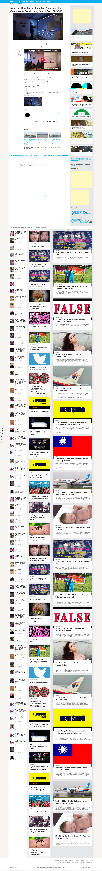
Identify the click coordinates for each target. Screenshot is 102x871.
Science (35, 243)
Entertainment (18, 3)
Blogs (80, 862)
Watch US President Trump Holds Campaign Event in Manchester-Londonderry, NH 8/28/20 (20, 430)
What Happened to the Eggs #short (20, 261)
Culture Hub (25, 1)
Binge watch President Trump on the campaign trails (20, 398)
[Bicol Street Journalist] (27, 115)
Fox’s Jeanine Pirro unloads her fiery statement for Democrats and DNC (20, 461)
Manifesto (49, 1)
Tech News (35, 698)
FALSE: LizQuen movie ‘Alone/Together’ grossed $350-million (70, 320)
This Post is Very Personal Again (78, 128)
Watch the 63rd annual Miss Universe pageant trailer (69, 355)
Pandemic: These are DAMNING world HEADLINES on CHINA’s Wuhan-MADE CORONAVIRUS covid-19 (38, 390)
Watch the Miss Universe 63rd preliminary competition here (39, 497)
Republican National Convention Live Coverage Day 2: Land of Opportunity (20, 452)
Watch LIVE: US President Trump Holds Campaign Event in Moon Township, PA (20, 406)
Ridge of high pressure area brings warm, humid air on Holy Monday (57, 155)
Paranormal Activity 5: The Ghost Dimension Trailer (38, 265)
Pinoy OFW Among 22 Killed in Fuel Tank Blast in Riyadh (39, 412)
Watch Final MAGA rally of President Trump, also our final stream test (20, 327)
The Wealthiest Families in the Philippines (80, 215)
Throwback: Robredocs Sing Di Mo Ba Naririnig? (20, 283)
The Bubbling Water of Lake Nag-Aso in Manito (80, 221)
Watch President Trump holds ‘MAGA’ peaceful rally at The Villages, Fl (20, 342)
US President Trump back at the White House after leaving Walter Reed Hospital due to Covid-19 (20, 390)
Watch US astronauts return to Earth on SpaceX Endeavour (19, 491)
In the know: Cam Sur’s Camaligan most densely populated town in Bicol (54, 141)
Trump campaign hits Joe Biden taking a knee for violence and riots (20, 421)
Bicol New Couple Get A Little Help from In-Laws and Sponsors (20, 268)
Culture (73, 49)
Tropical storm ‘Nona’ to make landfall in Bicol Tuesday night (82, 92)
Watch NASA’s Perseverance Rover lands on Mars (20, 304)
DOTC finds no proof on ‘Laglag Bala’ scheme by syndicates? (81, 38)
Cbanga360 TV (89, 862)
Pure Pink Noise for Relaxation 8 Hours (19, 290)
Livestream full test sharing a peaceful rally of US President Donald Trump (20, 373)
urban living (50, 147)
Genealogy (76, 127)
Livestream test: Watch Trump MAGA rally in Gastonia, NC (20, 357)
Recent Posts (31, 110)
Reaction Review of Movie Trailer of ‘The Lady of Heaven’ (20, 297)
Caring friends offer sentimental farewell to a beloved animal (37, 306)
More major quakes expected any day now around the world (39, 517)
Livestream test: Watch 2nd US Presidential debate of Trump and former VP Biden (20, 350)
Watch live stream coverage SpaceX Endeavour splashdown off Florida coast (19, 483)
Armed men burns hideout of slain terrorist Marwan (81, 153)
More (44, 1)
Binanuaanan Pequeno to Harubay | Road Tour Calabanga (81, 78)
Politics (73, 63)
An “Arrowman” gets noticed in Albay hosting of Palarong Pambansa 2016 (81, 105)
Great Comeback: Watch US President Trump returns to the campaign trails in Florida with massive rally (20, 381)
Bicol (73, 76)
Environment (76, 860)
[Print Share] (1, 437)
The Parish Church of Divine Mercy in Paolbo (80, 222)
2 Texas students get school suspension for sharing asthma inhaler (39, 433)
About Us (90, 863)
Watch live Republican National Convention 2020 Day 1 (20, 475)
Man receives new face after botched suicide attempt (38, 245)
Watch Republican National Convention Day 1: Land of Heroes (20, 468)
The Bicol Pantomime (19, 274)
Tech (60, 525)
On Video (20, 1)
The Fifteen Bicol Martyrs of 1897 (78, 212)
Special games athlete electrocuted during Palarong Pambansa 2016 (38, 347)
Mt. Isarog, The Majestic (76, 217)
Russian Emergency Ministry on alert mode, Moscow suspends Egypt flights (38, 475)
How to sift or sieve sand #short (20, 239)
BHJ (84, 862)
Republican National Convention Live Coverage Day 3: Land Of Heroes (20, 444)
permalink (32, 148)
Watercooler (57, 147)
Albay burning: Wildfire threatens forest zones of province (81, 141)
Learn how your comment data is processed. (41, 195)
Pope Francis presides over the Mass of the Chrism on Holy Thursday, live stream (81, 52)
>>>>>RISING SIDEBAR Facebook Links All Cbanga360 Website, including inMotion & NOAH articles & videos (81, 159)
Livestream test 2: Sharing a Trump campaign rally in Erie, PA (20, 364)
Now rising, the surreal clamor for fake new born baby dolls (72, 528)
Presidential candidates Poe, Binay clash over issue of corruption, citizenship (23, 155)
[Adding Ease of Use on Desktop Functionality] (42, 135)
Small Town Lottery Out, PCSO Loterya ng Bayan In (81, 213)
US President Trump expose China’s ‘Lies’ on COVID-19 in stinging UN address (20, 414)
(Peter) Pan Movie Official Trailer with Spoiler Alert (37, 285)
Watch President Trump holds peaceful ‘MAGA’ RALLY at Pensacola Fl (20, 334)
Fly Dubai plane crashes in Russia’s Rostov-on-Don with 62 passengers (71, 493)
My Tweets (73, 165)
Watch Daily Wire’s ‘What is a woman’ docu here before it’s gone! (20, 232)
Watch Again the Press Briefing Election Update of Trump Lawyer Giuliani (20, 320)
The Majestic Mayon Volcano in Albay (79, 220)
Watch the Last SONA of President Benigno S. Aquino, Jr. (81, 65)
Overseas (32, 1)
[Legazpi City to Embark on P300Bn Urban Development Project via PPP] (30, 135)
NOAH (72, 36)
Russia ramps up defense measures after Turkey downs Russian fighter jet (70, 423)
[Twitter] (59, 113)
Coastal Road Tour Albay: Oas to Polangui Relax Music (20, 247)
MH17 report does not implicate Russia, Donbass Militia (70, 390)
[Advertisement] (82, 16)
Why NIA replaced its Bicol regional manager (81, 116)
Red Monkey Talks (38, 324)
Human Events (80, 127)
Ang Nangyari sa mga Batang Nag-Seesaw (19, 254)
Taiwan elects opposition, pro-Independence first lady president (71, 460)
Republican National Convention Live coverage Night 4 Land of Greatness (20, 437)
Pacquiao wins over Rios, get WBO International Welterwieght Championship (39, 454)
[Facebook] (58, 113)
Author (26, 110)
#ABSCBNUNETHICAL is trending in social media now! (39, 368)
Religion (76, 49)
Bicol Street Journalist (35, 112)
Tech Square (38, 1)
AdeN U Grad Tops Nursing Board (78, 208)
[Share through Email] (1, 439)
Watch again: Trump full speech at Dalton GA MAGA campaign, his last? (20, 313)
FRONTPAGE (56, 860)
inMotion (75, 76)
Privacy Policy (83, 863)
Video (53, 147)
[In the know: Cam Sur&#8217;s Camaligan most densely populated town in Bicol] (55, 135)
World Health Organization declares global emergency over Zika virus (38, 539)
